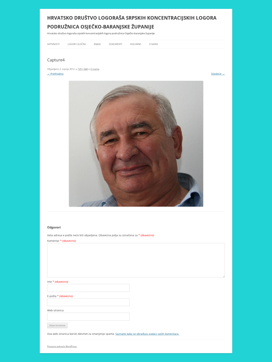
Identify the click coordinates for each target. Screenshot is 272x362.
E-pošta (60, 296)
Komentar (61, 241)
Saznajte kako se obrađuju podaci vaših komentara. (147, 334)
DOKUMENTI (115, 44)
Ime (57, 281)
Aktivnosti (53, 44)
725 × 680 (83, 69)
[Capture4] (136, 144)
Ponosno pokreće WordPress (62, 346)
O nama (153, 44)
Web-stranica (55, 310)
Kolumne (135, 44)
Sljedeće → (218, 73)
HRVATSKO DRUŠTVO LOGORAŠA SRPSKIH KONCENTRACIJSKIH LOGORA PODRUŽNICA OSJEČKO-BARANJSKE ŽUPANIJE (131, 22)
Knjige (97, 44)
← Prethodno (55, 73)
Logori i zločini (77, 44)
